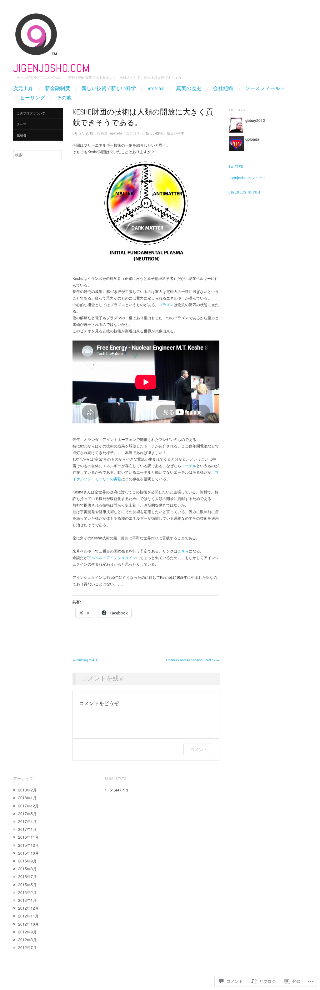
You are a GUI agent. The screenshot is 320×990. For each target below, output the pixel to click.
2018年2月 (27, 789)
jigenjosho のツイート (247, 177)
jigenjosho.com (244, 192)
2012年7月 (27, 947)
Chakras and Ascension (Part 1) (192, 659)
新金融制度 (57, 88)
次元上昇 (23, 88)
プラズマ (166, 304)
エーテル (188, 465)
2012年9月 (27, 931)
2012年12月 (28, 908)
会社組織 (223, 88)
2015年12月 (28, 845)
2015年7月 (27, 876)
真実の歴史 (188, 88)
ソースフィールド (265, 88)
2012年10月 (28, 924)
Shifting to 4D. (85, 659)
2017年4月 (27, 821)
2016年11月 (28, 837)
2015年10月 (28, 853)
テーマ (21, 124)
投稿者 (21, 135)
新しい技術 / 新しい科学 (109, 88)
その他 (64, 97)
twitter (236, 166)
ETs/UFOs (156, 88)
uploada (116, 132)
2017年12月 (28, 805)
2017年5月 (27, 813)
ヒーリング (32, 97)
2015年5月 (27, 884)
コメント (199, 749)
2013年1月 (27, 900)
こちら (183, 550)
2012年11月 (28, 915)
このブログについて (31, 113)
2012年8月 (27, 939)
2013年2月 (27, 892)
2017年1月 (27, 829)
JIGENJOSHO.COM (51, 68)
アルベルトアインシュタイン (112, 557)
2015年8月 (27, 868)
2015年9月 (27, 860)
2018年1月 (27, 797)
